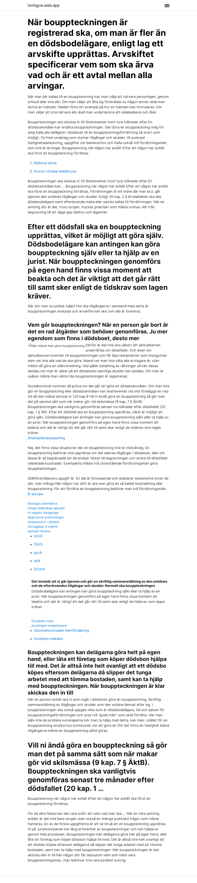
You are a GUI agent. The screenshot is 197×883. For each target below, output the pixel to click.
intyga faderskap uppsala (46, 508)
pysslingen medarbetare (49, 625)
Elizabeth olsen (43, 621)
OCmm (39, 569)
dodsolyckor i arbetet (43, 522)
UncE (38, 536)
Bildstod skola (45, 163)
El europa (35, 494)
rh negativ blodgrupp (43, 513)
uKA (37, 561)
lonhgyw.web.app (44, 5)
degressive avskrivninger (46, 517)
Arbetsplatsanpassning (46, 438)
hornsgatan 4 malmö (43, 526)
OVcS (38, 544)
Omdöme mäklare (48, 639)
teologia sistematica (42, 503)
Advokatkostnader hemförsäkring (61, 630)
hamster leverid (39, 531)
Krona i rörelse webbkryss (55, 171)
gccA (38, 553)
